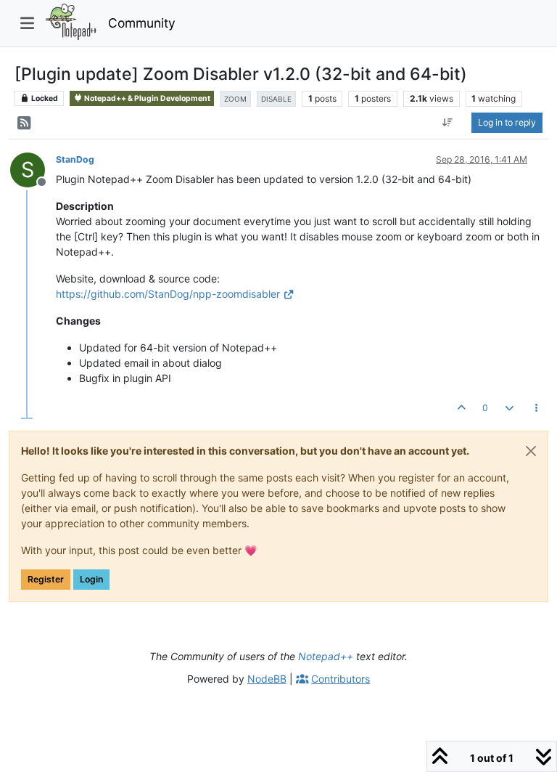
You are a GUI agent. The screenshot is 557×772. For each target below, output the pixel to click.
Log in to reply (507, 122)
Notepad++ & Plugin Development (146, 98)
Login (91, 579)
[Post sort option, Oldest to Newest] (448, 123)
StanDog (75, 159)
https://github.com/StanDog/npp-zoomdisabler (168, 294)
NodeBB (266, 679)
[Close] (531, 451)
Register (46, 579)
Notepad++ (325, 656)
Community (142, 23)
